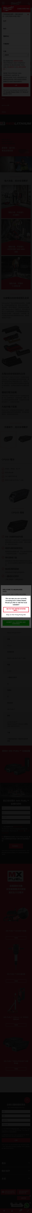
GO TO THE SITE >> (16, 609)
